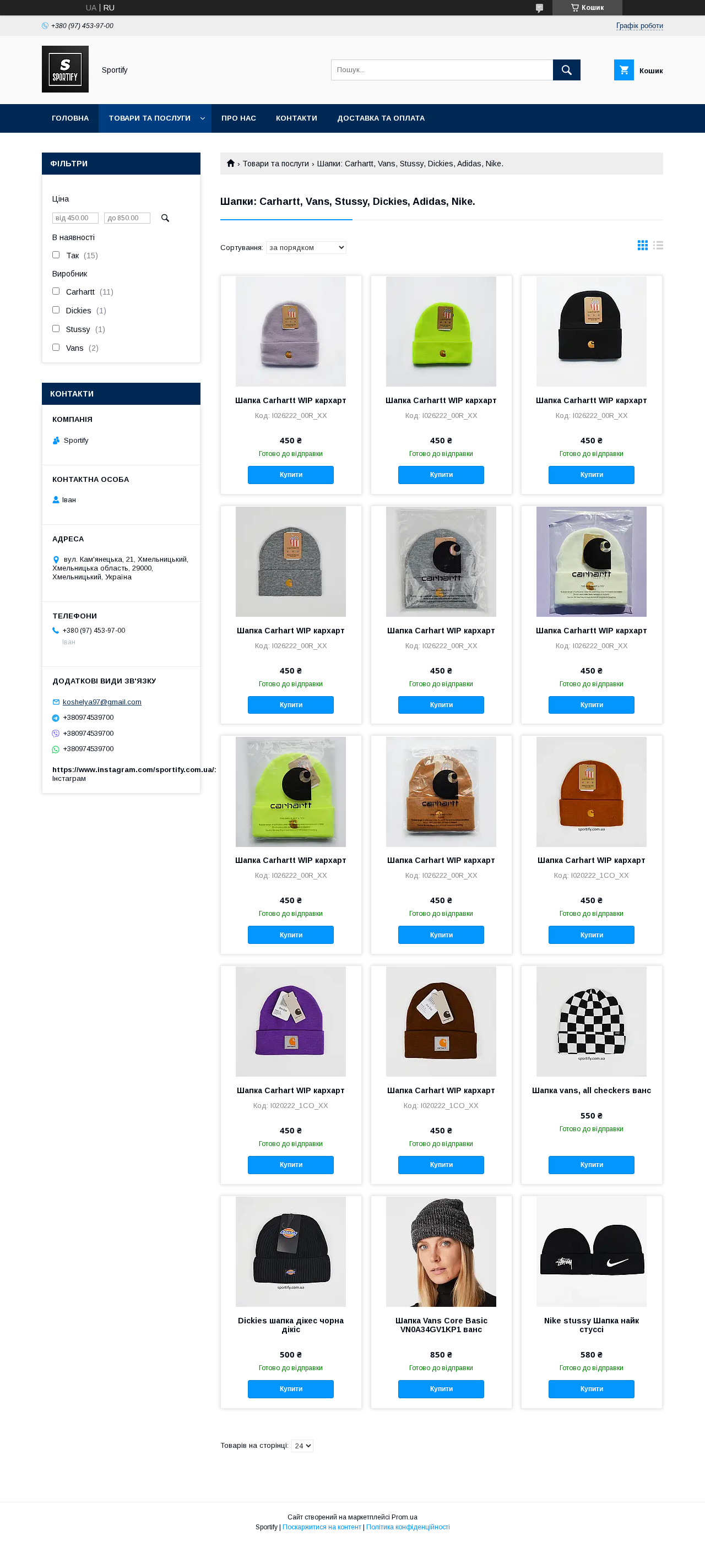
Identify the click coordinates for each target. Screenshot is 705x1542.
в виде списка (658, 248)
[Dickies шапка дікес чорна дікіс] (291, 1251)
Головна (70, 118)
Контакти (296, 118)
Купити (291, 475)
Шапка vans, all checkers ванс (591, 1090)
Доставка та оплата (381, 118)
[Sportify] (65, 89)
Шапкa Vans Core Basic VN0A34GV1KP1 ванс (441, 1325)
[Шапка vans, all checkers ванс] (592, 1021)
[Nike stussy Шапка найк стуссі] (592, 1251)
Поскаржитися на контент (322, 1527)
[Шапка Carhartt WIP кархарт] (291, 331)
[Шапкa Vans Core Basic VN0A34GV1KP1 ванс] (441, 1251)
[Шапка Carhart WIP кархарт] (291, 561)
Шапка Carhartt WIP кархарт (290, 400)
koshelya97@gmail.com (102, 702)
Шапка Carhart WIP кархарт (291, 630)
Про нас (238, 118)
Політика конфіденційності (408, 1527)
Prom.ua (404, 1517)
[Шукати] (567, 69)
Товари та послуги (150, 118)
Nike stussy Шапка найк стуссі (591, 1325)
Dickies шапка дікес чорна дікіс (291, 1325)
